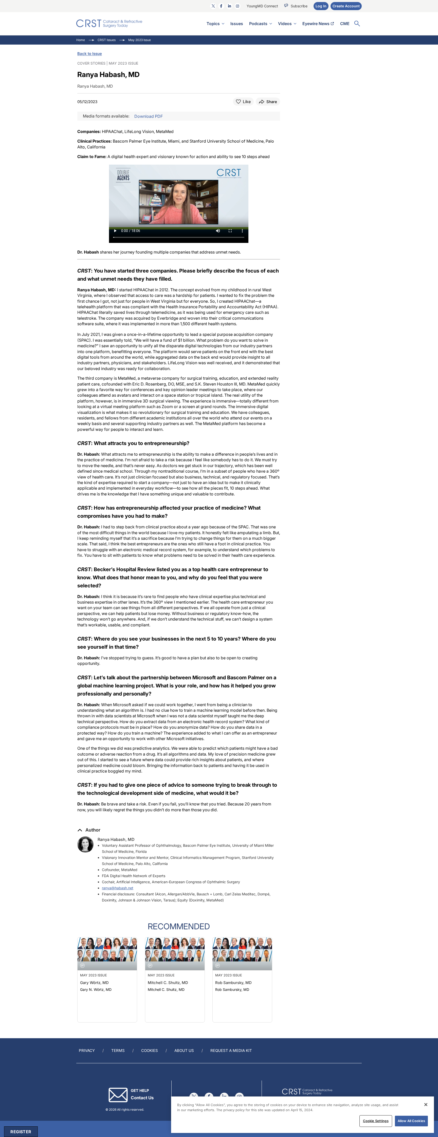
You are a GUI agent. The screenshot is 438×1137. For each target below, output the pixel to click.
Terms (118, 1050)
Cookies (149, 1050)
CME (345, 23)
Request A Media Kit (231, 1050)
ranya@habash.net (117, 888)
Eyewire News (316, 23)
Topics (213, 23)
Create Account (346, 6)
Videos (285, 23)
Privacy (87, 1050)
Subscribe (299, 6)
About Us (184, 1050)
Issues (236, 23)
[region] (302, 1114)
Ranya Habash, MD (116, 839)
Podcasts (258, 23)
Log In (321, 6)
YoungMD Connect (262, 6)
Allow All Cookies (411, 1121)
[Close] (425, 1104)
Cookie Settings (376, 1121)
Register (20, 1131)
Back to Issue (89, 53)
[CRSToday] (109, 24)
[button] (88, 830)
